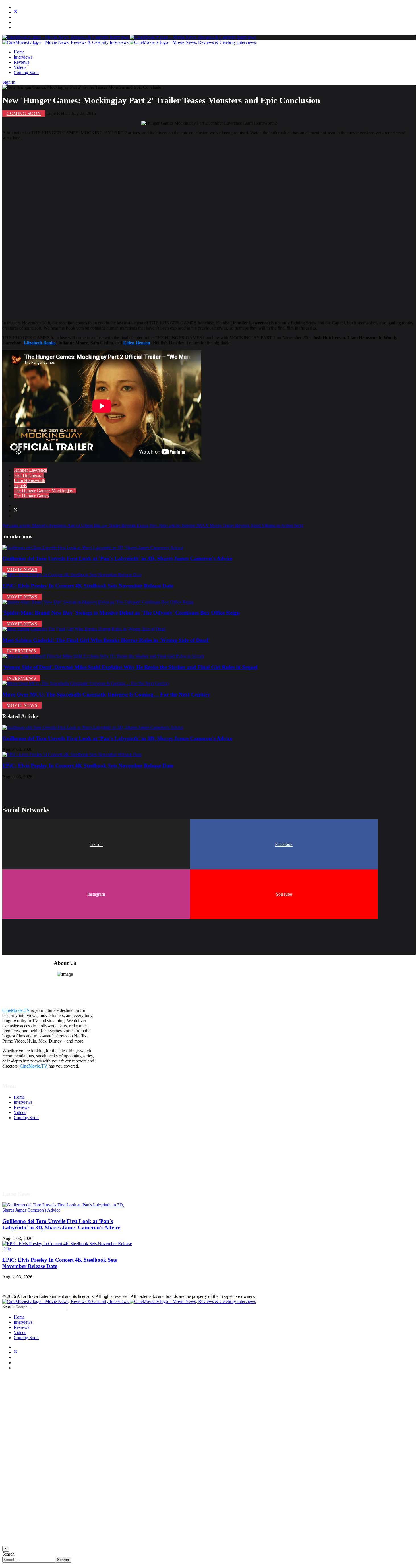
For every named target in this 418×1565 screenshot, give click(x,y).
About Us (22, 1169)
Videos (20, 67)
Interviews (23, 57)
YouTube (284, 894)
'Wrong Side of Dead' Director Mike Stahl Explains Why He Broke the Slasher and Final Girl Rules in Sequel (129, 667)
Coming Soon (26, 72)
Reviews (21, 62)
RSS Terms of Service (33, 1153)
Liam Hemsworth (29, 480)
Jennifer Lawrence (30, 470)
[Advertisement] (172, 230)
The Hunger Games (31, 495)
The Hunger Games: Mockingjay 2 (45, 490)
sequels (20, 485)
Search (8, 1306)
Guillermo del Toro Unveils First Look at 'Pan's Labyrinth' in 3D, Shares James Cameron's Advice (117, 558)
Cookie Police (26, 1164)
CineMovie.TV (16, 1010)
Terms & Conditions (32, 1148)
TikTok (96, 844)
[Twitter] (16, 12)
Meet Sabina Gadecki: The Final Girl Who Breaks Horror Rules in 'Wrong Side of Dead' (106, 640)
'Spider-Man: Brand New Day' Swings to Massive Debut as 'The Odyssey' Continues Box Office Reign (121, 613)
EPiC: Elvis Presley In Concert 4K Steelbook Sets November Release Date (87, 586)
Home (19, 52)
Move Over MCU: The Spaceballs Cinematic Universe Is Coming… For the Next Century (106, 694)
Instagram (96, 894)
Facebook (284, 844)
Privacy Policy (27, 1158)
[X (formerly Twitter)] (16, 510)
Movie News (22, 569)
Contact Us (24, 1174)
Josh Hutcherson (29, 475)
